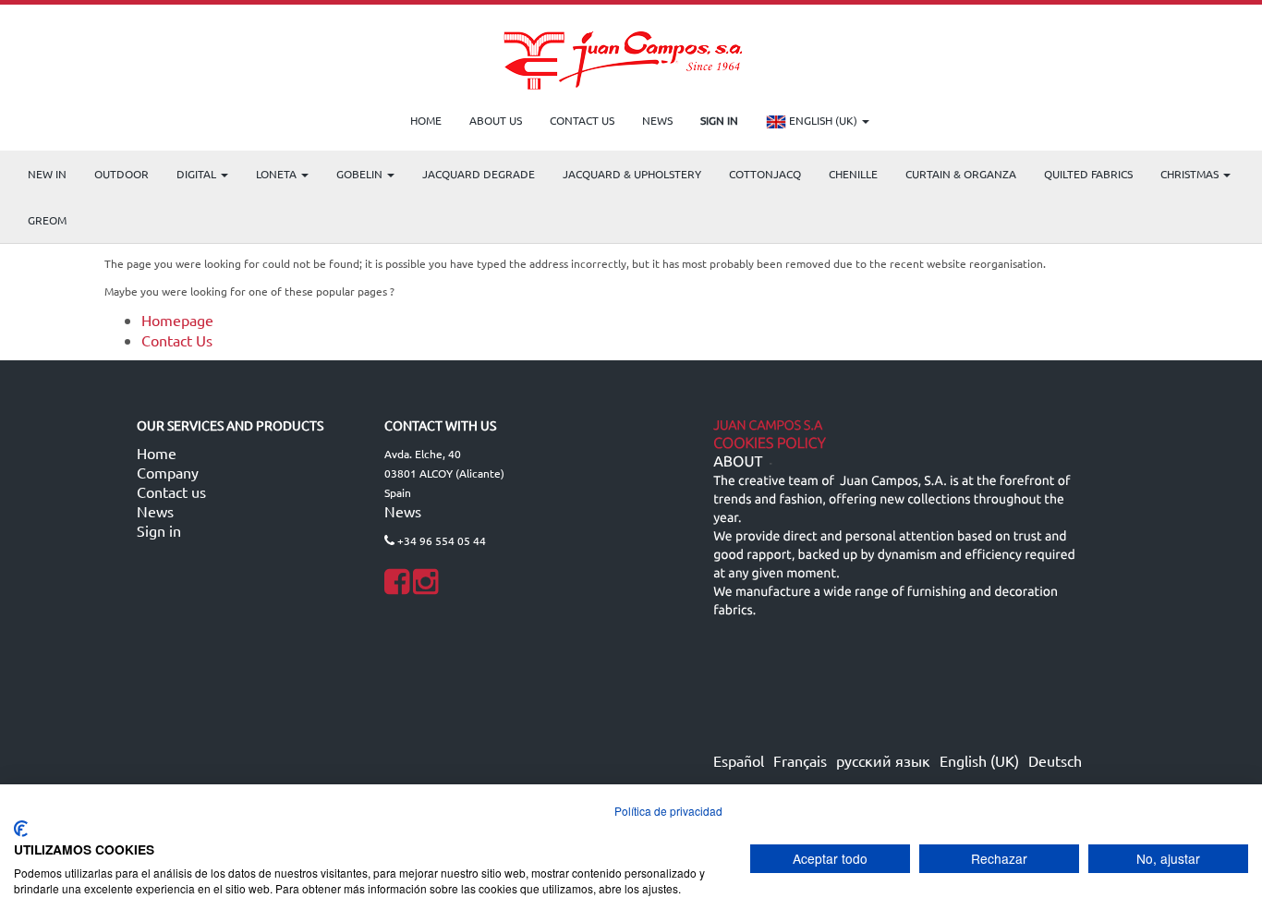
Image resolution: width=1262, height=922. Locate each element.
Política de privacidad (668, 811)
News (155, 511)
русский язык (883, 760)
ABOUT (737, 462)
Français (800, 760)
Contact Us (176, 340)
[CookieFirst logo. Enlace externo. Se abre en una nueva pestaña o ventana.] (21, 828)
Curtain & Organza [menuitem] (960, 173)
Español (738, 760)
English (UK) (823, 120)
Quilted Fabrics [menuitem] (1088, 173)
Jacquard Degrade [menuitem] (478, 173)
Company (168, 472)
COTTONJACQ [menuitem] (765, 173)
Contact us (171, 491)
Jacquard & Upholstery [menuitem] (632, 173)
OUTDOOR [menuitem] (121, 173)
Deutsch (1055, 760)
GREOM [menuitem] (47, 219)
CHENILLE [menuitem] (853, 173)
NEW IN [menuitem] (47, 173)
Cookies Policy (769, 443)
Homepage (177, 319)
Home (156, 452)
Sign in (159, 530)
